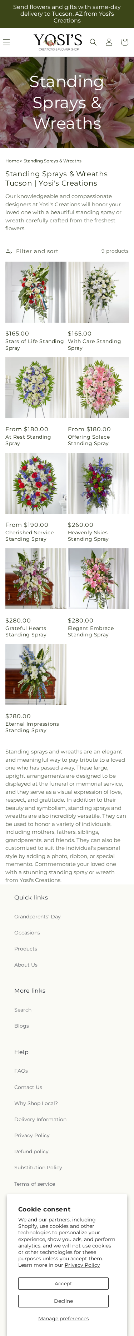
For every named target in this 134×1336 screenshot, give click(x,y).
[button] (93, 42)
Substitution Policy (38, 1167)
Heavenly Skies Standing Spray (88, 535)
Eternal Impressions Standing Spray (32, 727)
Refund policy (31, 1151)
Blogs (21, 1026)
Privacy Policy (82, 1265)
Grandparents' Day (37, 916)
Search (22, 1010)
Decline (63, 1301)
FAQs (21, 1071)
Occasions (27, 932)
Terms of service (34, 1184)
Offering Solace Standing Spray (89, 440)
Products (25, 949)
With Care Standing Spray (94, 344)
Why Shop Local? (36, 1103)
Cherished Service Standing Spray (29, 535)
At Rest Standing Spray (28, 440)
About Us (26, 965)
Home (12, 160)
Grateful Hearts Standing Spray (25, 631)
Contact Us (28, 1087)
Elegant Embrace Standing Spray (91, 631)
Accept (63, 1283)
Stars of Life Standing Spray (34, 344)
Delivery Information (40, 1119)
